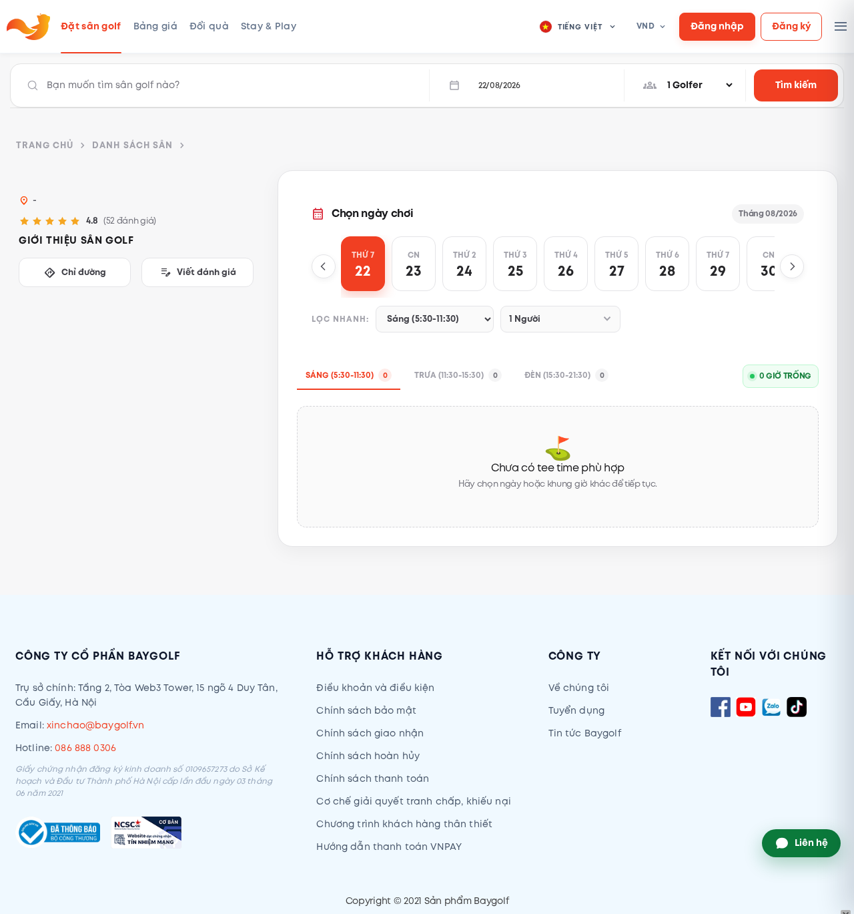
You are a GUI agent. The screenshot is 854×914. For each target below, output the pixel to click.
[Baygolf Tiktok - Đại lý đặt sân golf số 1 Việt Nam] (797, 706)
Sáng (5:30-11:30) (347, 376)
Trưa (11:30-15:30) (456, 376)
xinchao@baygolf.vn (96, 725)
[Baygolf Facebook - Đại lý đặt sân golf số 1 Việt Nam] (721, 706)
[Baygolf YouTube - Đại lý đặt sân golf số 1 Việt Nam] (746, 706)
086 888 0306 (85, 748)
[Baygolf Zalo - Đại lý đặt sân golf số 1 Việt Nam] (771, 706)
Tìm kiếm (796, 85)
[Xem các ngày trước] (324, 266)
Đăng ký (791, 26)
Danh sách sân (132, 145)
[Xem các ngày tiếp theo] (792, 266)
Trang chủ (44, 145)
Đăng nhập (717, 26)
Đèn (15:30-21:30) (564, 376)
